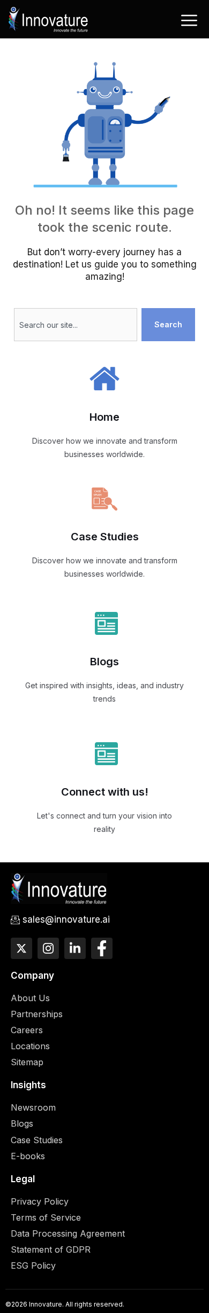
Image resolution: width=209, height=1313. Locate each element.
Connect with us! (104, 791)
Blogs (104, 661)
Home (104, 417)
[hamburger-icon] (189, 20)
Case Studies (105, 536)
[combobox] (75, 324)
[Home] (48, 17)
